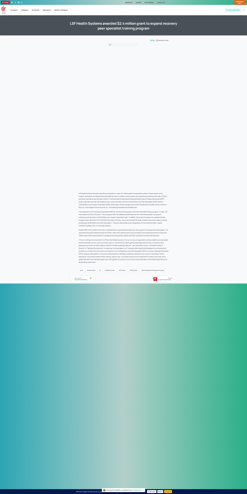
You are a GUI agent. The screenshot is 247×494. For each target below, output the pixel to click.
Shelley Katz (138, 454)
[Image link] (96, 361)
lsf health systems (110, 270)
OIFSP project (133, 270)
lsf (100, 270)
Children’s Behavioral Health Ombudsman (123, 459)
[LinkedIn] (18, 2)
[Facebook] (12, 2)
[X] (15, 2)
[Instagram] (21, 2)
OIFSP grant (122, 270)
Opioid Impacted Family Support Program (152, 270)
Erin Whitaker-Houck (129, 456)
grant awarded (91, 270)
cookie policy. (136, 490)
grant (81, 270)
